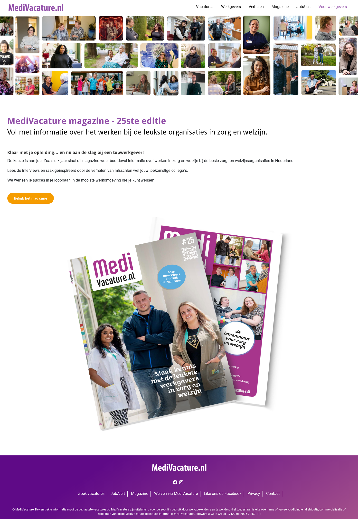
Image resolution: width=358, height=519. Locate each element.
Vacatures (204, 6)
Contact (273, 493)
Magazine (280, 6)
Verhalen (256, 6)
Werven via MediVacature (176, 493)
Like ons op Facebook (222, 493)
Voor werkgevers (333, 6)
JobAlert (303, 6)
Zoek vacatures (91, 493)
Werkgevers (231, 6)
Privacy (253, 493)
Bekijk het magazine (30, 198)
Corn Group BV (220, 514)
